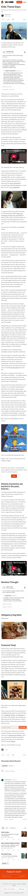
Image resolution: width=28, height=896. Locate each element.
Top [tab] (3, 828)
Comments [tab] (4, 765)
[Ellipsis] (26, 779)
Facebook (7, 715)
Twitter (13, 715)
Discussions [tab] (12, 828)
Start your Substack (10, 889)
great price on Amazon (15, 735)
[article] (14, 835)
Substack (6, 893)
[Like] (2, 839)
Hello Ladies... (5, 832)
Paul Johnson (7, 779)
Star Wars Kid (14, 368)
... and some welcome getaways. (9, 856)
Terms (18, 883)
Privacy (14, 883)
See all (4, 863)
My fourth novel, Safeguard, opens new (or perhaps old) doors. (10, 845)
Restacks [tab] (11, 765)
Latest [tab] (6, 828)
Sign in (25, 2)
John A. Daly (8, 14)
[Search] (25, 828)
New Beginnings (6, 854)
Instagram (21, 715)
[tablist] (7, 765)
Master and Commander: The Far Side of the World (12, 215)
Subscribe (19, 2)
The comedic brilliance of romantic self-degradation (10, 834)
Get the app (21, 889)
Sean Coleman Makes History (10, 843)
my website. (12, 741)
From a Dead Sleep (15, 183)
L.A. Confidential (14, 187)
